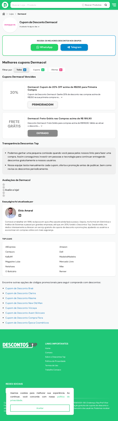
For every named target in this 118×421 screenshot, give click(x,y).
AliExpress (10, 246)
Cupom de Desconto (20, 293)
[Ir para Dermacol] (10, 25)
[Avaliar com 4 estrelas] (3, 187)
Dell (61, 251)
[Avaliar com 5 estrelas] (3, 184)
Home (47, 348)
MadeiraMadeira (67, 256)
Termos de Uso (51, 365)
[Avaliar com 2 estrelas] (3, 192)
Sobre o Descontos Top (55, 357)
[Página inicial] (5, 14)
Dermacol (22, 14)
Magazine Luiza (12, 261)
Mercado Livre (66, 261)
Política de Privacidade (55, 361)
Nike (61, 266)
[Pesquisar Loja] (105, 5)
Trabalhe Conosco (53, 370)
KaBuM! (9, 256)
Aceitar (39, 408)
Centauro (10, 251)
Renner (62, 271)
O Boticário (10, 271)
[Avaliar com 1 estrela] (3, 195)
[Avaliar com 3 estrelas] (3, 190)
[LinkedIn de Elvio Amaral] (19, 215)
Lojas (11, 14)
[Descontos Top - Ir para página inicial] (5, 7)
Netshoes (10, 266)
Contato (48, 352)
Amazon (63, 246)
